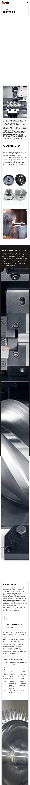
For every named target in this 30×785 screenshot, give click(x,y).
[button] (28, 3)
